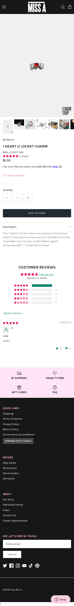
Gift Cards (9, 478)
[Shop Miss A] (37, 7)
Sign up (12, 554)
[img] (10, 323)
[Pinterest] (37, 566)
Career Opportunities (15, 520)
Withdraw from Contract (18, 441)
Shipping (8, 413)
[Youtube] (24, 566)
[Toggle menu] (4, 7)
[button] (11, 156)
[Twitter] (5, 566)
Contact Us (9, 515)
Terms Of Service (12, 418)
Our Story (8, 499)
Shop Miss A (15, 590)
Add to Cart (37, 213)
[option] (37, 65)
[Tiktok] (31, 566)
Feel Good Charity (13, 504)
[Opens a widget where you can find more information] (60, 599)
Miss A (10, 139)
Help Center (10, 462)
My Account (10, 468)
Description (10, 226)
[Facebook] (11, 566)
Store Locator (11, 473)
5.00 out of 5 (46, 274)
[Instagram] (18, 566)
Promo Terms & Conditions (19, 434)
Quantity (8, 190)
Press (6, 510)
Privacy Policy (11, 424)
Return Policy (10, 429)
